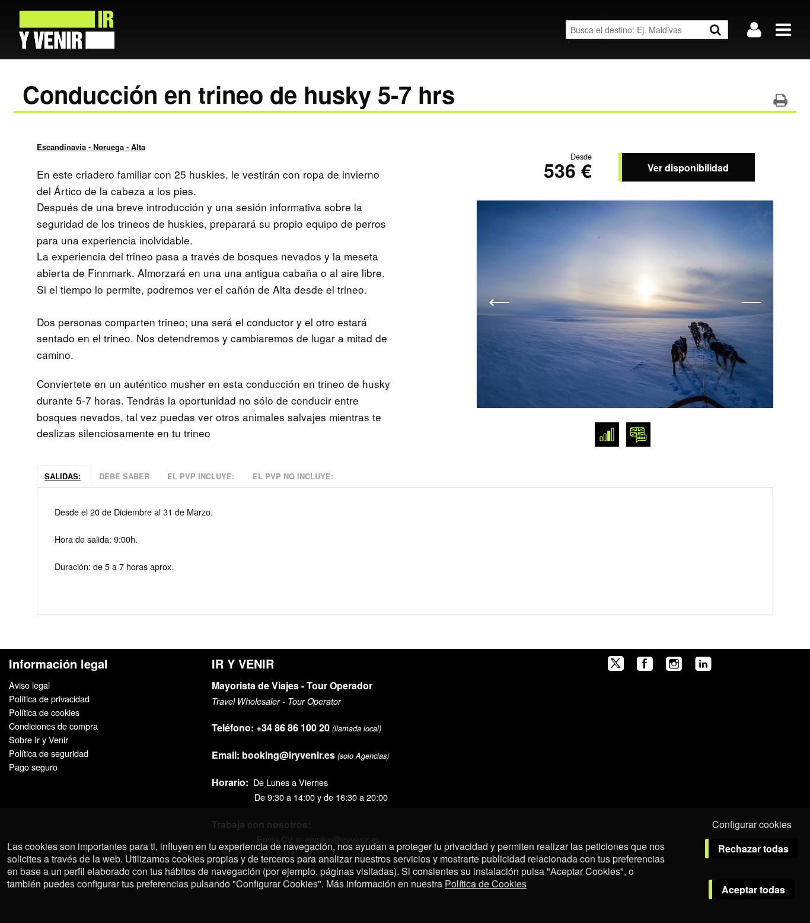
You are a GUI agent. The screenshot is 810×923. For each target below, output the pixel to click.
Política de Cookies (486, 883)
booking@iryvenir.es (273, 755)
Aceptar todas (753, 889)
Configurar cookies (752, 824)
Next (751, 301)
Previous (499, 301)
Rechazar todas (753, 848)
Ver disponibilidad (688, 167)
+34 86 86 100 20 (293, 727)
